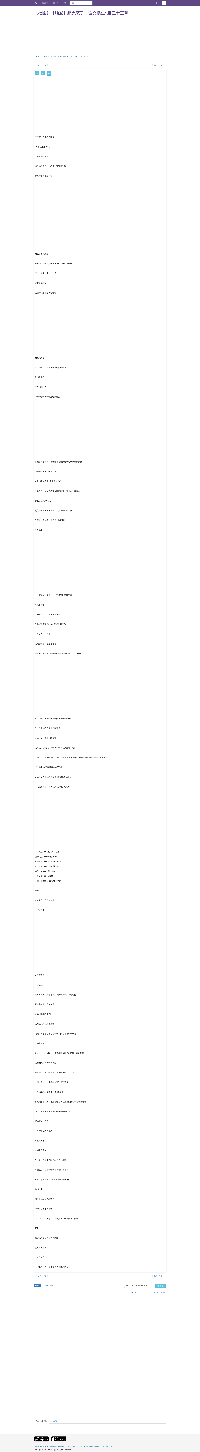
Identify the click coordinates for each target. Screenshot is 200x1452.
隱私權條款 (72, 1446)
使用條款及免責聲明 (56, 1446)
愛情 (45, 56)
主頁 (39, 56)
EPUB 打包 (147, 1292)
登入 (157, 3)
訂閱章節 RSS (160, 1292)
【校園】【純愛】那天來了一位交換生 (64, 56)
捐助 (64, 3)
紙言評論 (54, 1421)
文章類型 (45, 3)
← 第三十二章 (41, 65)
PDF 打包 (136, 1292)
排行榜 (56, 3)
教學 (81, 1446)
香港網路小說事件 (92, 1446)
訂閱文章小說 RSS (111, 1446)
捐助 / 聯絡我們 (40, 1446)
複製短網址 (160, 1286)
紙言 (36, 2)
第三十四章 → (159, 65)
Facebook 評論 (41, 1421)
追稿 (38, 1285)
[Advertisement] (100, 36)
